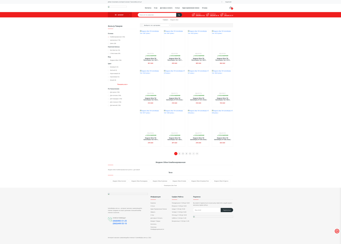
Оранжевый (114, 77)
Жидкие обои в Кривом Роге (200, 181)
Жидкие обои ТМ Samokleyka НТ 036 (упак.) (222, 138)
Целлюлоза (115, 40)
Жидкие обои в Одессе (221, 181)
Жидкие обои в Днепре (160, 181)
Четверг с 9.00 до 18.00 (179, 212)
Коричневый (115, 73)
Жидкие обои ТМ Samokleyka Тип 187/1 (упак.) (151, 138)
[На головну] (117, 8)
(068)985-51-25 (200, 15)
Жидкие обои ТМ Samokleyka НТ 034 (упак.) (198, 138)
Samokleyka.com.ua (142, 237)
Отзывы (204, 8)
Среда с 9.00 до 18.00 (178, 209)
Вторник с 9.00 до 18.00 (179, 206)
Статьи (177, 8)
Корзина (153, 203)
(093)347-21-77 (228, 15)
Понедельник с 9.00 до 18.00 (181, 203)
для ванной (115, 105)
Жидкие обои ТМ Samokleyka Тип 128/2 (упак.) (174, 138)
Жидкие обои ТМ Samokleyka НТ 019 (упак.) (174, 99)
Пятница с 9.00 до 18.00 (179, 215)
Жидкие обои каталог (119, 181)
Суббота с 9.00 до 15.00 (179, 218)
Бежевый (114, 67)
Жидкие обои (115, 60)
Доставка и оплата (166, 8)
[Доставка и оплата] (213, 220)
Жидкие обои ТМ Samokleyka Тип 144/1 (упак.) (174, 59)
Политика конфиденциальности (157, 228)
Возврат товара (155, 221)
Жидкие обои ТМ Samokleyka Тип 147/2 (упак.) (222, 59)
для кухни (115, 92)
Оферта (153, 212)
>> (197, 153)
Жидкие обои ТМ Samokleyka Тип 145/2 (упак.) (198, 59)
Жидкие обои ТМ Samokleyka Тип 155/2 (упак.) (151, 99)
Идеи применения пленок (190, 8)
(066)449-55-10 (214, 15)
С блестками (115, 53)
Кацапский (228, 1)
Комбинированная (117, 37)
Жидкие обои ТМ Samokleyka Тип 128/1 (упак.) (151, 59)
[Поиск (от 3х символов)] (179, 15)
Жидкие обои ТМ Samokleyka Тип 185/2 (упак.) (222, 99)
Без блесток (115, 50)
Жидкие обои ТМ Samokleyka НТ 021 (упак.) (198, 99)
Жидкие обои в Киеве (179, 181)
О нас (155, 8)
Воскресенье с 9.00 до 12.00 (180, 221)
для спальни (115, 102)
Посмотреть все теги (170, 185)
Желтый (113, 70)
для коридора (116, 99)
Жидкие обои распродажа (139, 181)
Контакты (148, 8)
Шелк (113, 43)
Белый (113, 80)
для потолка (115, 95)
